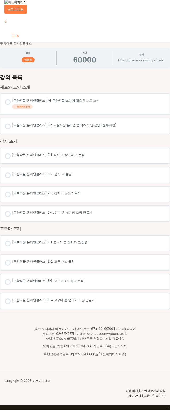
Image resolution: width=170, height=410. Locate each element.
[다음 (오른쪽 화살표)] (162, 205)
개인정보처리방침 (153, 391)
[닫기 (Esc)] (165, 5)
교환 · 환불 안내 (155, 396)
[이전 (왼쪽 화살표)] (7, 205)
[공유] (155, 5)
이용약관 (132, 391)
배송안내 (135, 396)
